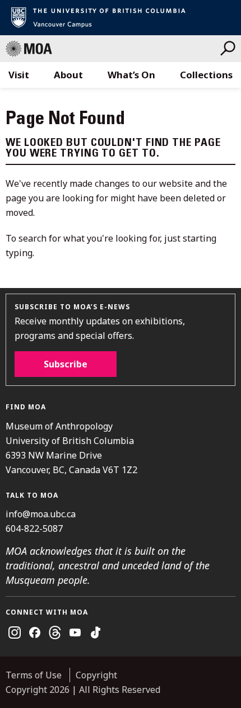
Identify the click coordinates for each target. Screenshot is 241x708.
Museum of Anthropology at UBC (113, 48)
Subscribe (65, 364)
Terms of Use (34, 675)
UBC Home (120, 17)
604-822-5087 (34, 528)
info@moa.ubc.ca (41, 514)
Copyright (96, 675)
